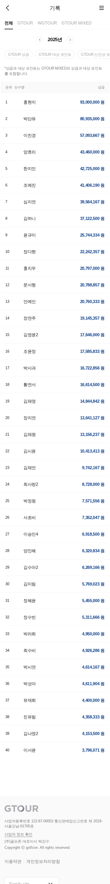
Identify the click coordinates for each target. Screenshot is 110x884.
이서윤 (29, 750)
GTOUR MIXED (76, 23)
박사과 (29, 368)
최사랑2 (30, 484)
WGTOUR (47, 23)
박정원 (29, 500)
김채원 (29, 434)
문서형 (29, 284)
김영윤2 (30, 334)
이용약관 (13, 861)
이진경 (29, 135)
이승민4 (30, 534)
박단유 (29, 118)
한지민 (29, 168)
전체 (9, 23)
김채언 (29, 467)
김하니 (29, 218)
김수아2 (30, 567)
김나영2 (30, 733)
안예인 (29, 301)
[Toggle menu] (101, 8)
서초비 (29, 517)
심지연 (29, 201)
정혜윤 (29, 600)
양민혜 (29, 550)
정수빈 (29, 617)
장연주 (29, 318)
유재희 (29, 700)
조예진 (29, 185)
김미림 (29, 584)
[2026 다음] (70, 39)
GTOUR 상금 (18, 54)
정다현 (29, 251)
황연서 (29, 384)
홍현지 (29, 102)
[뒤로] (8, 8)
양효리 (29, 152)
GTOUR (25, 23)
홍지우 (29, 268)
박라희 (29, 633)
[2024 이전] (39, 39)
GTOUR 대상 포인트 (55, 54)
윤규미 (29, 235)
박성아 (29, 683)
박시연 (29, 667)
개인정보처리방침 (43, 861)
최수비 (29, 650)
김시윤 (29, 451)
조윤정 (29, 351)
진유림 (29, 716)
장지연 (29, 417)
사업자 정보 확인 (18, 834)
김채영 (29, 401)
